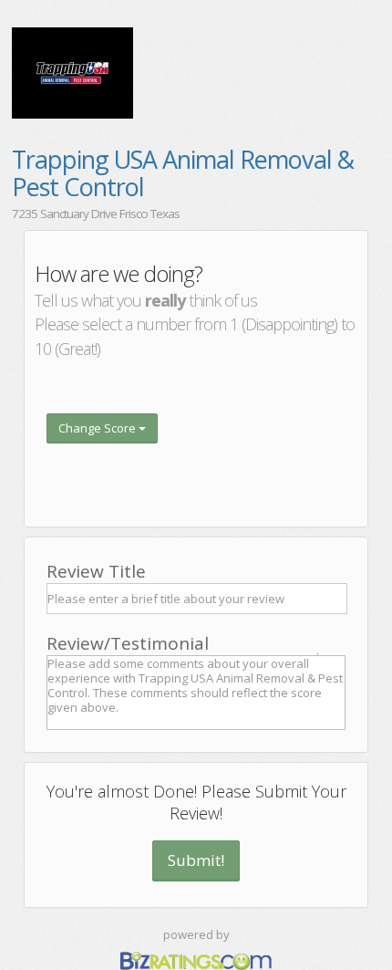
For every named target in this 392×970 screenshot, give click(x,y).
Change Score (98, 428)
